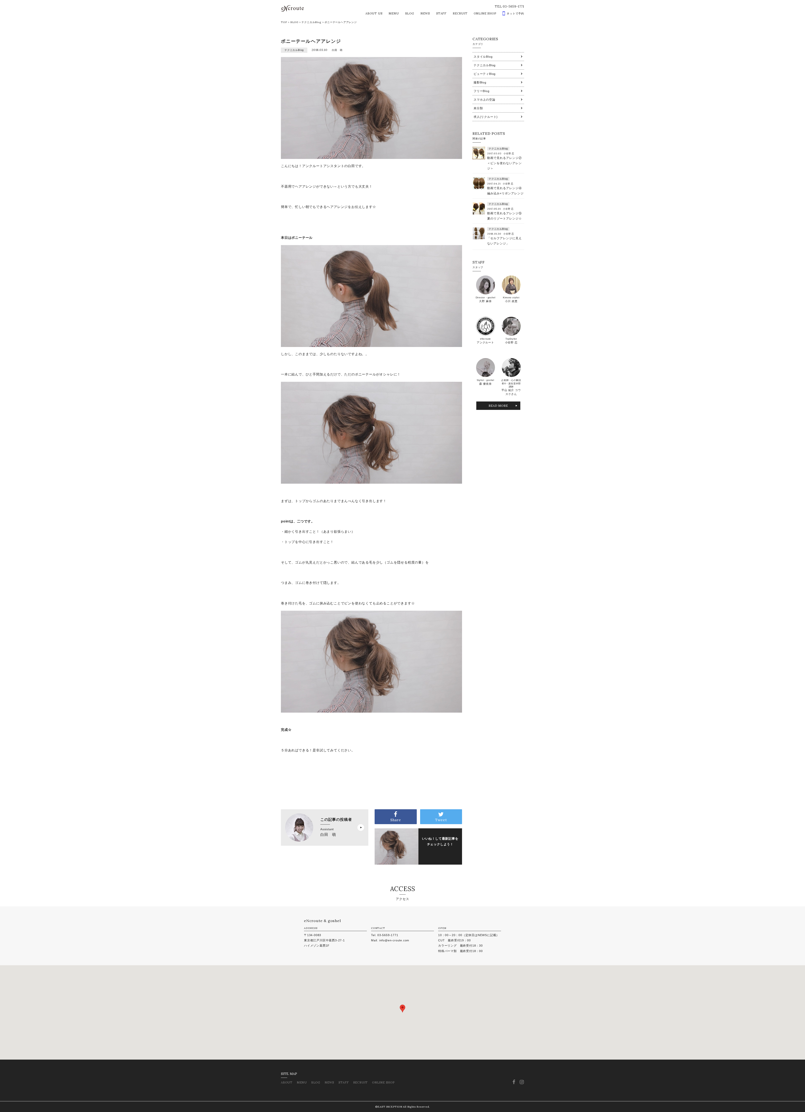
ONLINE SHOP (485, 13)
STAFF (441, 13)
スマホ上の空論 (484, 99)
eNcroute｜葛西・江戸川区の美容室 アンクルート (292, 8)
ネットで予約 (515, 13)
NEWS (425, 13)
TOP (284, 22)
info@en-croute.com (394, 940)
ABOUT (286, 1082)
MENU (394, 13)
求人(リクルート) (486, 116)
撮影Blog (480, 82)
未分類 (478, 108)
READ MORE (498, 406)
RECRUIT (460, 13)
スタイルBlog (483, 56)
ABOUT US (373, 13)
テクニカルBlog (311, 22)
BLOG (409, 13)
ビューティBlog (485, 73)
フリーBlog (481, 91)
